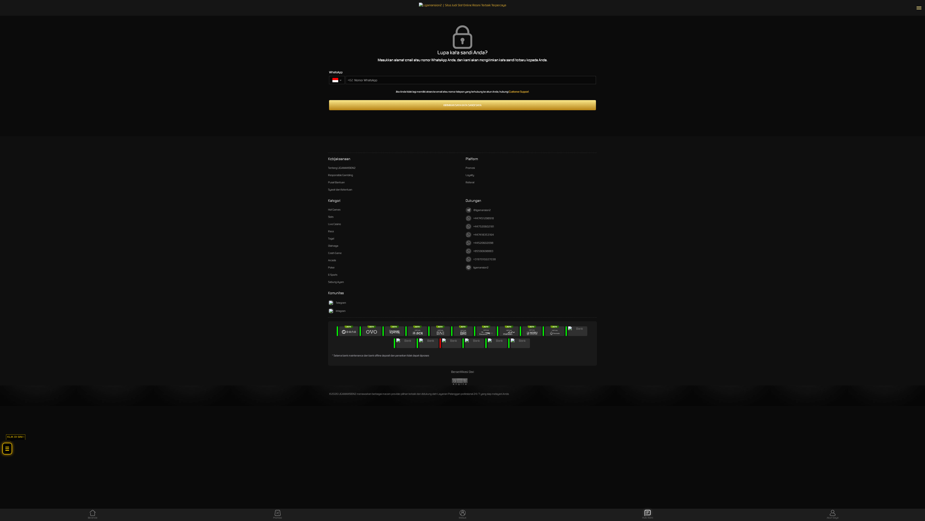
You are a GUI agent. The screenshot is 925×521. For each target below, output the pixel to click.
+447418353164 (483, 234)
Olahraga (333, 245)
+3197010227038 (484, 259)
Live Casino (334, 224)
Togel (331, 238)
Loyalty (470, 175)
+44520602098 (483, 243)
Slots (330, 217)
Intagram (341, 311)
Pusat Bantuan (336, 182)
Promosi (470, 168)
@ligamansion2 (482, 210)
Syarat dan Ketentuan (340, 189)
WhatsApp (336, 72)
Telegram (341, 302)
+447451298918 (483, 218)
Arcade (332, 260)
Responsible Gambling (340, 175)
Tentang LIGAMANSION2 (342, 168)
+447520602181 (483, 226)
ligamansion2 (481, 267)
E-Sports (332, 274)
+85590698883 (483, 251)
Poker (331, 267)
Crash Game (335, 253)
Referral (470, 182)
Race (331, 231)
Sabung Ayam (336, 282)
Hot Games (334, 209)
